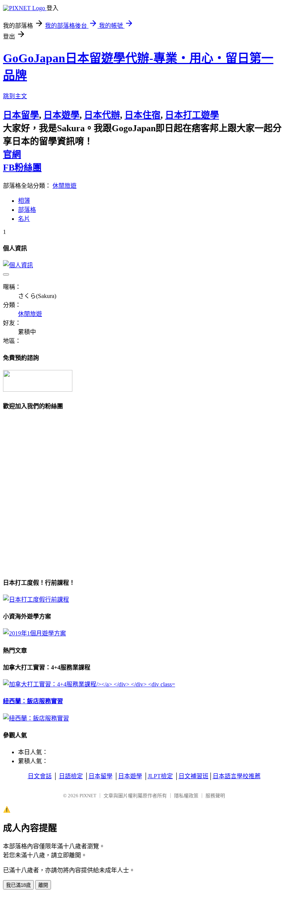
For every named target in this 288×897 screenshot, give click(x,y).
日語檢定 (71, 776)
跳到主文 (15, 96)
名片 (24, 219)
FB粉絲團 (22, 167)
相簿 (24, 201)
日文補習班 (193, 776)
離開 (43, 885)
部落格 (27, 210)
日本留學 (21, 115)
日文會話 (40, 776)
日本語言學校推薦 (237, 776)
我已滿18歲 (18, 885)
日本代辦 (102, 115)
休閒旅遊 (64, 186)
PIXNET (88, 795)
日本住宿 (142, 115)
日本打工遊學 (192, 115)
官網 (12, 154)
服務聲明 (215, 795)
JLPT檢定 (160, 776)
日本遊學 (62, 115)
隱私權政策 (186, 795)
